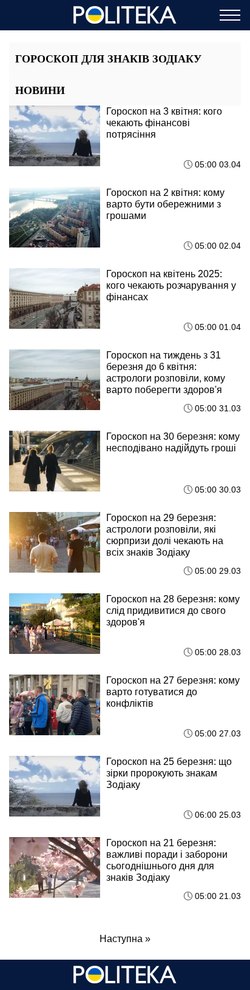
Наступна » (125, 939)
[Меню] (230, 15)
